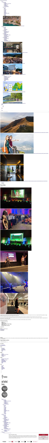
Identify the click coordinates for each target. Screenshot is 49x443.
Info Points (5, 76)
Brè (4, 406)
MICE (2, 369)
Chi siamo (3, 365)
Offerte (2, 104)
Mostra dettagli (35, 441)
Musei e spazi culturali (6, 31)
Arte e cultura (4, 30)
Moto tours (5, 39)
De (3, 106)
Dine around (5, 35)
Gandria (5, 11)
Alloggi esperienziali (6, 6)
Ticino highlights (6, 40)
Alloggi (2, 1)
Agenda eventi (5, 431)
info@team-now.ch (2, 329)
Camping (5, 401)
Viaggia (4, 75)
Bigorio (5, 7)
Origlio (5, 14)
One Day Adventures (6, 38)
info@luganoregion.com (2, 345)
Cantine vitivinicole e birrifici (7, 422)
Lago (4, 28)
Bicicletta (5, 416)
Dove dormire (4, 2)
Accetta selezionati (43, 436)
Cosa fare (3, 26)
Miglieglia (5, 12)
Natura (5, 27)
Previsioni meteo (3, 360)
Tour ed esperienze (5, 37)
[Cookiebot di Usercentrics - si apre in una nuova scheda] (4, 441)
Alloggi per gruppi (6, 4)
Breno (5, 8)
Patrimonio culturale (6, 32)
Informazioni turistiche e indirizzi (5, 358)
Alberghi (2, 353)
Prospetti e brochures (6, 79)
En (3, 105)
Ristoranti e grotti (6, 34)
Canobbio (5, 9)
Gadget (5, 80)
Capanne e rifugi (6, 403)
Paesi (3, 404)
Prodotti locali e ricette (6, 36)
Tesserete (5, 15)
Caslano (5, 10)
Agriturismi (5, 5)
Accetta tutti (43, 434)
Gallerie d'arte (5, 419)
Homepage (3, 182)
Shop (2, 110)
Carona (5, 407)
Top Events (5, 430)
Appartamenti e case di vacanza (7, 3)
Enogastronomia (4, 33)
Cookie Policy (3, 368)
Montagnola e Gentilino (6, 410)
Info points (3, 359)
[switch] (19, 441)
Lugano (5, 413)
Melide (5, 409)
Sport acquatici (5, 29)
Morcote (5, 411)
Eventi (2, 41)
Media (2, 366)
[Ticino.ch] (4, 379)
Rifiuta (43, 438)
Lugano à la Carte (6, 78)
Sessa (4, 412)
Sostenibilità (3, 367)
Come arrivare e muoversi (7, 77)
